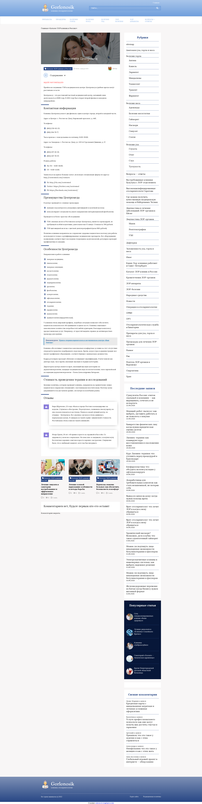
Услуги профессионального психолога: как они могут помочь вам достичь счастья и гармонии (141, 723)
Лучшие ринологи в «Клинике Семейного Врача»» (143, 631)
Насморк (133, 125)
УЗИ (131, 235)
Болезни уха (105, 20)
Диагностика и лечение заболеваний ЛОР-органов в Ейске (140, 211)
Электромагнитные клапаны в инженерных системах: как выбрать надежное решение (141, 562)
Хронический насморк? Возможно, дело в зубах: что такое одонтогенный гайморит (142, 536)
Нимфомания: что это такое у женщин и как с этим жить (141, 749)
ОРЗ (128, 318)
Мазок (132, 223)
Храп (128, 376)
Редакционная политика (152, 797)
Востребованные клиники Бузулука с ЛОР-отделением (141, 181)
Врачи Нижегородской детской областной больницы (144, 670)
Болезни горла (74, 20)
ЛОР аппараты (134, 20)
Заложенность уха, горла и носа (140, 250)
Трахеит (133, 90)
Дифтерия (131, 242)
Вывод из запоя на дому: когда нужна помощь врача (141, 497)
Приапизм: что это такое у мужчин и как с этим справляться (139, 738)
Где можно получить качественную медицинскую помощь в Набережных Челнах (142, 199)
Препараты (47, 19)
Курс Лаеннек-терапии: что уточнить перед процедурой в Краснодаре (141, 456)
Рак (128, 356)
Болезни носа (90, 20)
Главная (156, 3)
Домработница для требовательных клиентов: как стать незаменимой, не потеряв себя (142, 484)
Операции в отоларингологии (141, 307)
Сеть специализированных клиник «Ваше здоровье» (143, 617)
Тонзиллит (134, 84)
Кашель (133, 66)
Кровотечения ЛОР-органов (140, 277)
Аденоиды (134, 107)
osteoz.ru (99, 803)
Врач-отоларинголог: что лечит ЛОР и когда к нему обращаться (142, 509)
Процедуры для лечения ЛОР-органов (141, 343)
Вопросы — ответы (150, 20)
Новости (130, 301)
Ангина (132, 60)
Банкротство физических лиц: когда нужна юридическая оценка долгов (141, 427)
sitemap (130, 44)
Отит (131, 154)
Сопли (132, 137)
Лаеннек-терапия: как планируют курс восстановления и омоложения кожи (142, 441)
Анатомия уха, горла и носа (140, 50)
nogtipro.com (108, 803)
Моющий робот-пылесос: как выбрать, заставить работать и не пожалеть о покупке (141, 414)
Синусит (133, 131)
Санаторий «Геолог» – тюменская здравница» (144, 656)
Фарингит (134, 95)
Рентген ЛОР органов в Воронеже (138, 363)
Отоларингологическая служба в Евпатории (142, 326)
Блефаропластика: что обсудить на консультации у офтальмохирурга (140, 469)
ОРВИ (129, 313)
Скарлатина (132, 370)
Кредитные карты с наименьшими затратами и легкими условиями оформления (140, 707)
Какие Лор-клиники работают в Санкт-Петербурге (141, 264)
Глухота (133, 148)
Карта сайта (134, 797)
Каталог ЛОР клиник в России (63, 28)
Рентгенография (137, 229)
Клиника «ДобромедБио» (141, 643)
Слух (131, 160)
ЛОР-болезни (119, 20)
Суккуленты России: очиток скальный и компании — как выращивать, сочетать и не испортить (140, 399)
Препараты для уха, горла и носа (140, 334)
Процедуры (61, 19)
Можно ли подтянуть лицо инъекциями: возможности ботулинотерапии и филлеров (141, 549)
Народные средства (136, 295)
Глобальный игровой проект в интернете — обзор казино (141, 760)
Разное (129, 350)
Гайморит (134, 119)
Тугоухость (135, 166)
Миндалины (135, 78)
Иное (129, 257)
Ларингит (134, 72)
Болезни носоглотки (139, 113)
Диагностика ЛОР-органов (140, 219)
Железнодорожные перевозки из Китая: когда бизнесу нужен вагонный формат (142, 589)
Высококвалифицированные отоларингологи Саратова (141, 189)
